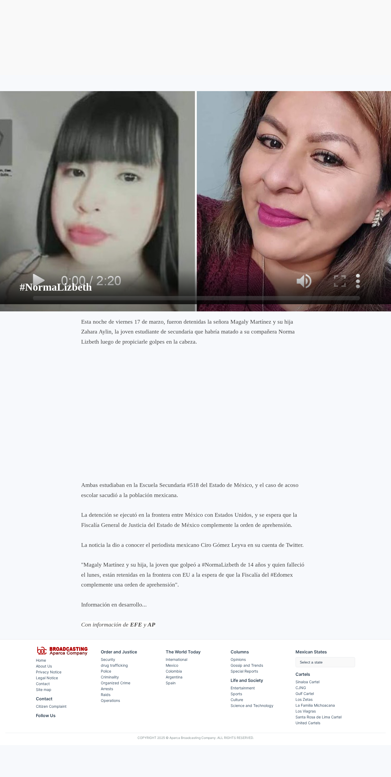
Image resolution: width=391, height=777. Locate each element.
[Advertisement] (195, 37)
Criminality (110, 677)
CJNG (301, 687)
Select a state (311, 662)
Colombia (174, 671)
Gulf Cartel (305, 693)
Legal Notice (47, 678)
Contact (43, 683)
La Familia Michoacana (315, 705)
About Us (44, 666)
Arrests (107, 688)
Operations (110, 700)
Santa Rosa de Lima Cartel (319, 717)
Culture (237, 699)
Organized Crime (115, 683)
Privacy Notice (48, 672)
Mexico (172, 665)
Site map (43, 689)
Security (108, 659)
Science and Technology (252, 705)
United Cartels (308, 723)
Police (106, 671)
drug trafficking (114, 665)
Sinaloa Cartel (307, 682)
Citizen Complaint (51, 706)
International (176, 659)
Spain (171, 683)
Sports (236, 693)
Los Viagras (306, 711)
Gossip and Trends (247, 665)
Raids (105, 694)
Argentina (174, 677)
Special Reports (244, 671)
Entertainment (243, 688)
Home (41, 660)
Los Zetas (304, 699)
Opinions (238, 659)
